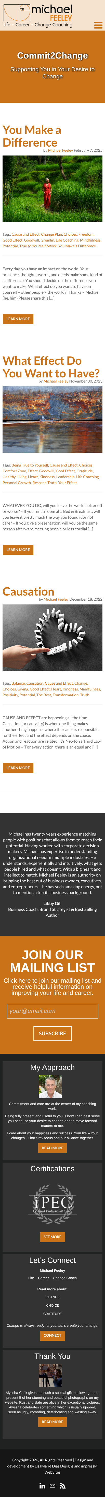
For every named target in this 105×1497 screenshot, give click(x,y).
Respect (39, 483)
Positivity (10, 695)
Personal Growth (17, 483)
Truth (52, 483)
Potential (10, 246)
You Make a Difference (77, 246)
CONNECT (52, 1335)
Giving (22, 689)
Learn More (18, 319)
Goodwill (31, 240)
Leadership (65, 477)
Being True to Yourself (29, 465)
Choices (70, 234)
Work (52, 246)
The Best (43, 695)
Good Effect (12, 240)
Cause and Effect (25, 234)
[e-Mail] (52, 1486)
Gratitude (84, 471)
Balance (18, 683)
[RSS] (62, 1486)
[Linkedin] (42, 1486)
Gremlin (47, 240)
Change (80, 683)
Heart (33, 477)
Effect (33, 471)
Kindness (47, 477)
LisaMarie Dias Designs (54, 1466)
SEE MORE (52, 1237)
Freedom (86, 234)
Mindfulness (90, 240)
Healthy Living (15, 477)
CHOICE (52, 1305)
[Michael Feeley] (37, 14)
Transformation (65, 695)
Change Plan (51, 234)
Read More (52, 1148)
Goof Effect (65, 471)
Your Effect (67, 483)
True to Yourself (32, 246)
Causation (34, 683)
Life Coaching (67, 240)
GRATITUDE (52, 1314)
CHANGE (53, 1297)
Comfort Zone (14, 471)
